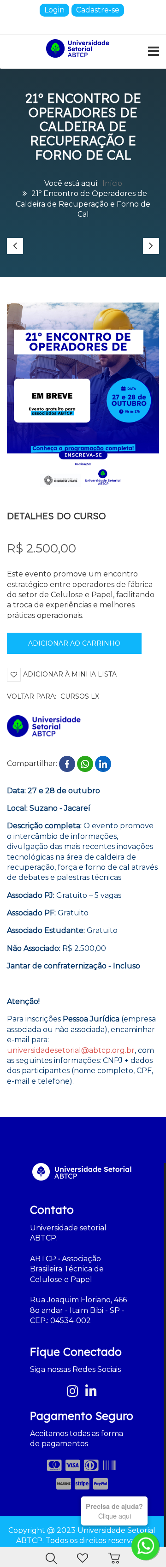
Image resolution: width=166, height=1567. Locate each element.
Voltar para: (53, 696)
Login (54, 10)
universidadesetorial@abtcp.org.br (71, 1050)
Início (112, 183)
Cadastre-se (97, 10)
